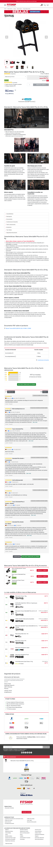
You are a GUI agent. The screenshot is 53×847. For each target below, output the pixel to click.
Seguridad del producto (11, 232)
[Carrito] (48, 5)
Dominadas (22, 839)
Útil (7, 404)
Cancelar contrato (26, 812)
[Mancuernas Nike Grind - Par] (12, 635)
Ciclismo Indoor (38, 832)
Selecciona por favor (9, 76)
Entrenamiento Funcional (25, 837)
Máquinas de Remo (9, 831)
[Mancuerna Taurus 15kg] (12, 597)
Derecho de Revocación (31, 822)
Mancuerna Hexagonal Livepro (22, 647)
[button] (6, 62)
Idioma (44, 391)
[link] (11, 718)
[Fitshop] (11, 5)
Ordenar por (10, 391)
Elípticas (7, 829)
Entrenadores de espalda (10, 839)
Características (9, 213)
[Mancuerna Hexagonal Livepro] (12, 649)
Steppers (36, 836)
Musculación (9, 8)
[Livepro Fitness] (19, 650)
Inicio (5, 8)
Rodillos (21, 836)
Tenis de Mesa (8, 832)
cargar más (17, 556)
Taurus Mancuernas (26, 8)
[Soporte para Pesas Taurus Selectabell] (8, 582)
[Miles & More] (26, 794)
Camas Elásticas (38, 831)
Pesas (15, 8)
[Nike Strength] (19, 636)
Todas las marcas (8, 843)
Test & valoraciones (10, 224)
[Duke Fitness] (19, 664)
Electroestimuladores (39, 839)
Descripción (9, 216)
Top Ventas (9, 230)
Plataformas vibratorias (10, 840)
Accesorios (8, 227)
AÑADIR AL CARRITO (41, 84)
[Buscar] (44, 5)
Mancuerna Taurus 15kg (20, 596)
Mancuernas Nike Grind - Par (21, 633)
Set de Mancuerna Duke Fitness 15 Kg (24, 661)
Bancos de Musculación (25, 832)
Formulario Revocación (9, 823)
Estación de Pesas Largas (10, 837)
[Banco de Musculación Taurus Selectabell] (8, 570)
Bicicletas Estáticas (24, 829)
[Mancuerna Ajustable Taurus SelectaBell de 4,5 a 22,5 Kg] (12, 627)
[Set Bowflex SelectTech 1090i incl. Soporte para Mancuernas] (12, 604)
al (9, 808)
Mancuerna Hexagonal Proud (22, 654)
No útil (11, 404)
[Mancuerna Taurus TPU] (12, 642)
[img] (15, 90)
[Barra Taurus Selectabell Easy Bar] (8, 576)
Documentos (9, 219)
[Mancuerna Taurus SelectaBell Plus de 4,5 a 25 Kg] (12, 612)
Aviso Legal (29, 820)
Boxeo (21, 834)
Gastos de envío (8, 822)
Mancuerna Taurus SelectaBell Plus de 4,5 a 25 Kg (22, 760)
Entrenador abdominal (39, 837)
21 (20, 372)
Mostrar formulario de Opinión (26, 384)
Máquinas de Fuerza (24, 831)
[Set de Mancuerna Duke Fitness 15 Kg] (12, 663)
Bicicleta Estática (8, 836)
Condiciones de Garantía (12, 222)
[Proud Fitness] (19, 657)
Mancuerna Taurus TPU (20, 640)
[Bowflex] (19, 607)
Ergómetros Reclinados (39, 834)
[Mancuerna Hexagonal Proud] (12, 656)
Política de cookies (30, 818)
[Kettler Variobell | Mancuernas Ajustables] (12, 620)
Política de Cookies (8, 820)
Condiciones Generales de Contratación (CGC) (14, 818)
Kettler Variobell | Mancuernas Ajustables (24, 619)
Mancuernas (19, 8)
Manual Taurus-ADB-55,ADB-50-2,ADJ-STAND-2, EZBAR (18, 328)
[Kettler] (19, 621)
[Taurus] (9, 16)
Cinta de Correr (38, 829)
